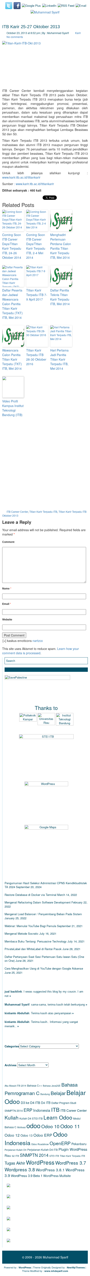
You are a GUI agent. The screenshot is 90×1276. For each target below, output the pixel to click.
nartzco (38, 640)
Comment (8, 542)
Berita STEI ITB (32, 1218)
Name (6, 588)
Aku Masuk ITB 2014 (15, 1085)
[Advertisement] (45, 465)
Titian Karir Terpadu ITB (43, 511)
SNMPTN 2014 (34, 1155)
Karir (78, 33)
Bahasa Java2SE (52, 1085)
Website (7, 619)
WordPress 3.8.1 (50, 1169)
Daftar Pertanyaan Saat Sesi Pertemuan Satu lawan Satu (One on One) (44, 959)
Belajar (58, 1092)
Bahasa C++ (34, 1085)
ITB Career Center (17, 511)
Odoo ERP (42, 1135)
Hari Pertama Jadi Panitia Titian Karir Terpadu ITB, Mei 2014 (59, 359)
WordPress (40, 1162)
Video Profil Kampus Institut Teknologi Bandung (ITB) (13, 408)
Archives (10, 1065)
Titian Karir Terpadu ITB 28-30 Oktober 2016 (36, 357)
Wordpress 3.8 (20, 1169)
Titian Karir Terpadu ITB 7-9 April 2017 (36, 294)
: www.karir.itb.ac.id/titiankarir (34, 184)
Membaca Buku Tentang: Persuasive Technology (36, 941)
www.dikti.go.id (33, 1229)
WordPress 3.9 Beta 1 (26, 1175)
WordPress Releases (40, 1196)
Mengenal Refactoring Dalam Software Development (38, 902)
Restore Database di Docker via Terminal (30, 895)
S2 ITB (15, 1155)
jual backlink (13, 991)
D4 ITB (45, 1102)
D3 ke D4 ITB (30, 1102)
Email (6, 604)
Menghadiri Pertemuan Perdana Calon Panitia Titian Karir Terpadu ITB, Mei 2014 (60, 246)
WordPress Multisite (57, 1175)
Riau (8, 1155)
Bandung (45, 1094)
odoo (33, 1125)
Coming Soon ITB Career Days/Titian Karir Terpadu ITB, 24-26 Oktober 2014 (11, 246)
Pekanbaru (79, 1144)
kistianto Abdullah (17, 1013)
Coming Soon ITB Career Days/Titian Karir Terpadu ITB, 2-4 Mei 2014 (35, 246)
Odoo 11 (70, 1126)
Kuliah (12, 1117)
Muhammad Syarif (17, 1004)
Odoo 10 (50, 1126)
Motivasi (21, 1127)
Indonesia (41, 1110)
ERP (28, 1110)
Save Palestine (33, 1240)
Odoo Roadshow (40, 1144)
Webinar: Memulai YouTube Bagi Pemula (30, 926)
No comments (15, 37)
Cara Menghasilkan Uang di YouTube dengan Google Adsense (44, 968)
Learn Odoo (57, 1117)
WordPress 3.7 (70, 1162)
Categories (12, 1046)
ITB (55, 1109)
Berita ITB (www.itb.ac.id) (43, 1207)
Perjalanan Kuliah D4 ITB (42, 1149)
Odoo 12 (12, 1135)
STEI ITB (54, 1155)
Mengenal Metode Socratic (21, 933)
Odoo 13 (27, 1135)
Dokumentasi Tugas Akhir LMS (48, 1185)
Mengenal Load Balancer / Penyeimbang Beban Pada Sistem (43, 914)
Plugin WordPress (73, 1149)
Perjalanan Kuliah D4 (15, 1149)
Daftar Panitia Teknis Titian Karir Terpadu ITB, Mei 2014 (60, 297)
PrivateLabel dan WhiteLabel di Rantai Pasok (33, 949)
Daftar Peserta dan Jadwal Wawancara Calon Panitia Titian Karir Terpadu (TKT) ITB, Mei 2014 (12, 304)
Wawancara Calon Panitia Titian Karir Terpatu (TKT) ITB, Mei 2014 (12, 359)
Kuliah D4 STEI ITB (31, 1118)
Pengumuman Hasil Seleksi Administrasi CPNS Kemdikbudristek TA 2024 (46, 885)
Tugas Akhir (15, 1163)
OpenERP (60, 1143)
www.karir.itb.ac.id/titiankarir (21, 177)
